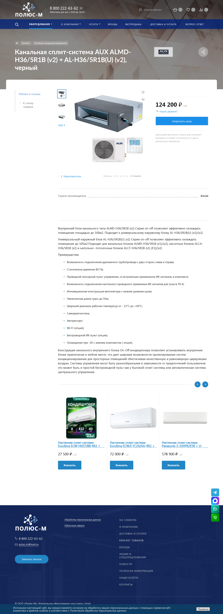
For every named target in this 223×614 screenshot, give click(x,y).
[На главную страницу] (29, 9)
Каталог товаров (131, 540)
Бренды (124, 547)
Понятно (203, 609)
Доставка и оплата (133, 533)
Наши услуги (128, 577)
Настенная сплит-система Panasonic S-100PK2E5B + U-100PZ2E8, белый (182, 444)
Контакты (126, 584)
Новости (125, 564)
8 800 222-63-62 (64, 8)
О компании (128, 526)
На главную (127, 520)
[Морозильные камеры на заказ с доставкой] (17, 43)
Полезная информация (136, 571)
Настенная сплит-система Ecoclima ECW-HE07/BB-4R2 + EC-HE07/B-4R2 (79, 444)
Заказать (70, 465)
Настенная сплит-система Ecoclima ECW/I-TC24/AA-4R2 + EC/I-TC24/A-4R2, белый (132, 444)
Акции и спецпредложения (132, 555)
